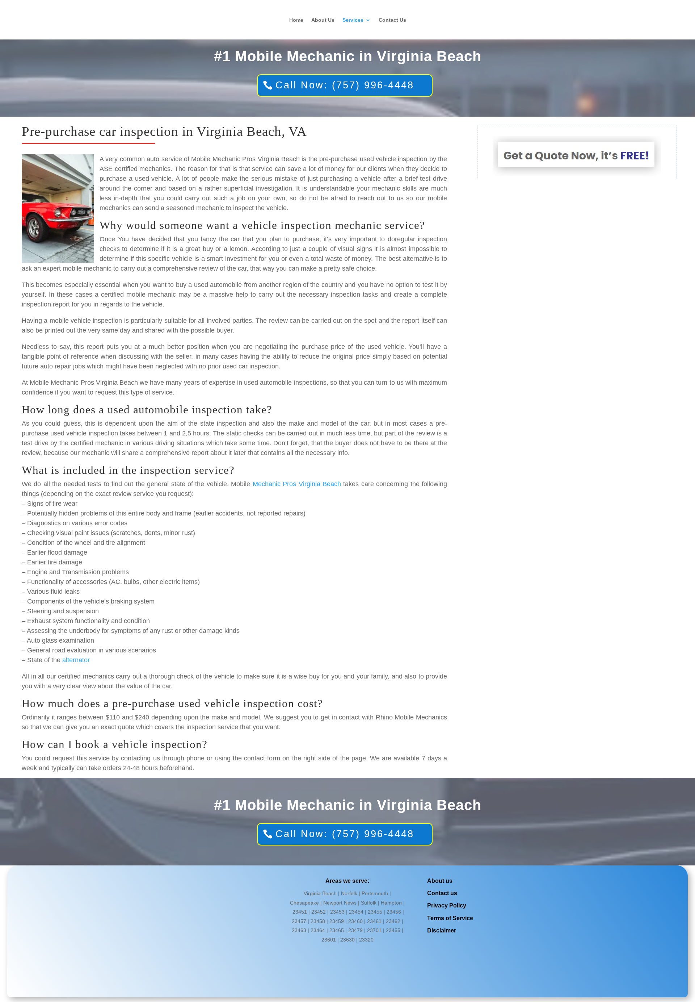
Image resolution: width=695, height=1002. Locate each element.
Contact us (442, 893)
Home (296, 20)
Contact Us (392, 20)
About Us (322, 20)
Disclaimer (441, 930)
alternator (76, 660)
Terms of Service (450, 918)
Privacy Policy (446, 905)
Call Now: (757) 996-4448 (344, 85)
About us (439, 881)
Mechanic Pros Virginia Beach (297, 484)
